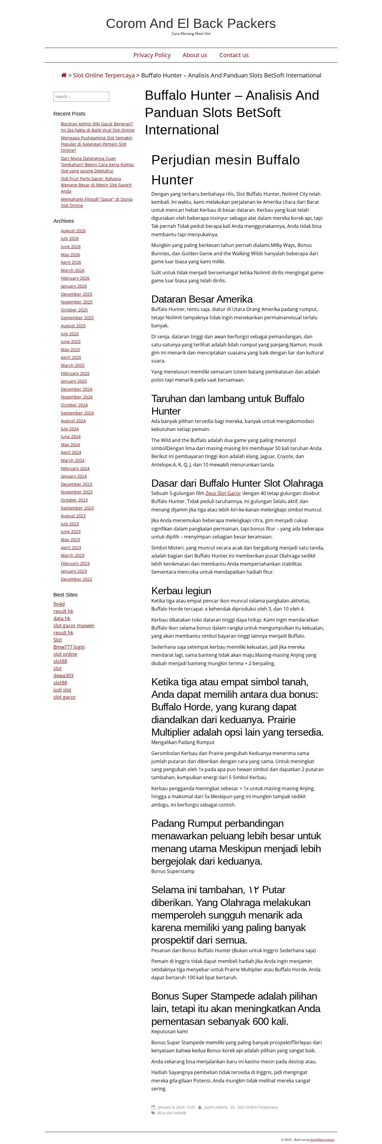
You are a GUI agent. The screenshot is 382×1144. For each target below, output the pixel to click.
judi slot (62, 690)
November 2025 (77, 302)
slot (57, 668)
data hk (61, 618)
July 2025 (70, 334)
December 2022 (76, 579)
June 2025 (71, 341)
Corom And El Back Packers (191, 23)
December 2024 (76, 389)
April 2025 (71, 357)
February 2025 (75, 373)
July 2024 (70, 429)
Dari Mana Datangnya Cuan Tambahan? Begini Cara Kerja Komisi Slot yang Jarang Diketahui (97, 164)
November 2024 (77, 397)
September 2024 (77, 413)
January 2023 (74, 571)
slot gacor (64, 697)
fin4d (59, 604)
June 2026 (71, 246)
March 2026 (72, 270)
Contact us (234, 55)
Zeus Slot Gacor (223, 493)
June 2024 (71, 436)
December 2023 (76, 484)
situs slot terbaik (171, 1112)
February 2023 (75, 563)
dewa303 (63, 675)
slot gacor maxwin (73, 625)
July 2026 (70, 238)
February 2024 (75, 468)
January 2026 (74, 286)
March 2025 (72, 365)
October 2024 (74, 405)
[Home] (64, 75)
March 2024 (72, 460)
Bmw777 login (69, 647)
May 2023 (70, 539)
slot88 (60, 661)
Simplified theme (322, 1139)
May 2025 (70, 349)
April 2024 (71, 452)
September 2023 (77, 508)
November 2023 (77, 492)
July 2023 (70, 524)
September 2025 (77, 317)
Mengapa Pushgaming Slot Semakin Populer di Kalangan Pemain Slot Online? (97, 144)
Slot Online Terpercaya (104, 75)
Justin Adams (216, 1107)
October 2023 (74, 500)
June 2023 (71, 531)
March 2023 (72, 555)
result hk (63, 611)
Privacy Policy (152, 55)
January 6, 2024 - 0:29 (176, 1107)
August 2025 (73, 326)
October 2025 (74, 310)
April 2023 (71, 547)
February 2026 (75, 278)
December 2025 (76, 294)
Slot (57, 639)
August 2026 (73, 231)
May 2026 (70, 254)
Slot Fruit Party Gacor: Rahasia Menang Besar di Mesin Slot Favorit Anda (96, 185)
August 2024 (73, 421)
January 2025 (74, 381)
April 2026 (71, 262)
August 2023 (73, 516)
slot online (65, 654)
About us (195, 55)
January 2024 (74, 476)
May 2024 (70, 444)
